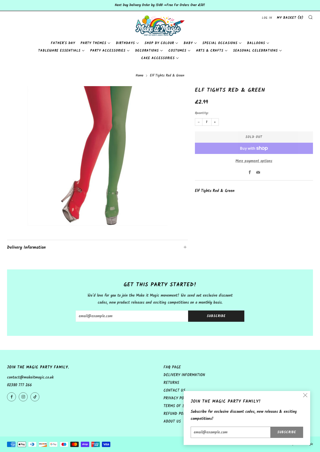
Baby (188, 43)
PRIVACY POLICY (178, 398)
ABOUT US (172, 422)
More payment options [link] (253, 161)
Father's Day (63, 43)
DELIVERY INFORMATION (184, 375)
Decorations (147, 50)
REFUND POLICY (177, 414)
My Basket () (290, 17)
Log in (267, 18)
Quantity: (201, 113)
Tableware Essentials (59, 50)
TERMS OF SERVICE (180, 406)
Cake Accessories (158, 58)
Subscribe (216, 316)
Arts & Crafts (209, 50)
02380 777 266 (19, 385)
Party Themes (93, 43)
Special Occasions (220, 43)
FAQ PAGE (172, 367)
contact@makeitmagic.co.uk (30, 377)
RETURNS (171, 383)
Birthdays (125, 43)
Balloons (256, 43)
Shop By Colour (159, 43)
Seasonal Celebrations (255, 50)
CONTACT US (174, 391)
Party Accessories (108, 50)
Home (139, 75)
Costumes (177, 50)
